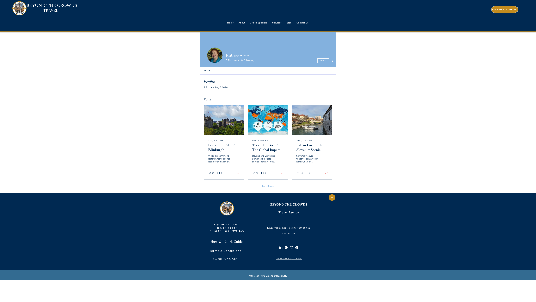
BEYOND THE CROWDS (51, 5)
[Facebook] (297, 248)
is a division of (227, 227)
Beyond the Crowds (227, 224)
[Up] (332, 197)
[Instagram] (291, 248)
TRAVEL (50, 11)
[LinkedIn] (281, 248)
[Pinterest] (286, 248)
